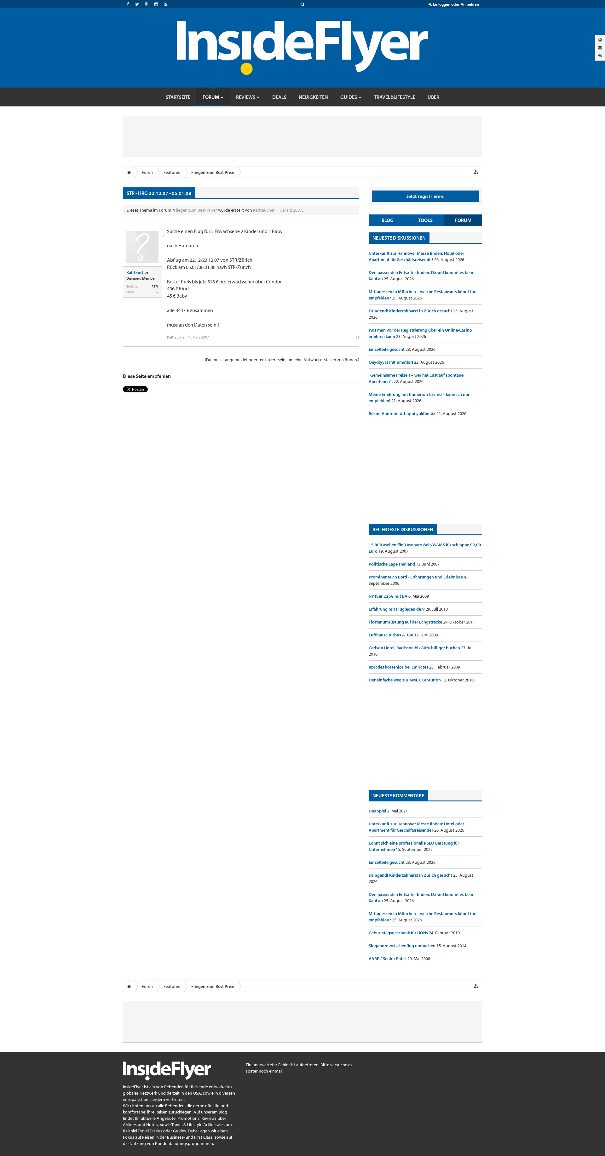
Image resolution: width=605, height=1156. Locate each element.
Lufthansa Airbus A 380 (391, 635)
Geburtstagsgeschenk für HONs (399, 933)
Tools (425, 220)
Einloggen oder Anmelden (455, 4)
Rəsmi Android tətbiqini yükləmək (402, 413)
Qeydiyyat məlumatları (391, 362)
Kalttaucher (264, 210)
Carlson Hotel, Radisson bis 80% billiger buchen (415, 648)
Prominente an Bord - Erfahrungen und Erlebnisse (416, 577)
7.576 (155, 286)
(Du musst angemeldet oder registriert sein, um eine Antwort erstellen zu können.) (282, 359)
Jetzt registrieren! (425, 196)
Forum (463, 220)
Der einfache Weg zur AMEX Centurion (405, 680)
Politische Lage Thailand (392, 564)
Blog (388, 220)
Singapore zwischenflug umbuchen (402, 945)
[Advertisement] (425, 470)
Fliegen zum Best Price (195, 210)
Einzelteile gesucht (387, 349)
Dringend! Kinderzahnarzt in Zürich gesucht (411, 311)
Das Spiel (378, 811)
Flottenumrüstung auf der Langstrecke (406, 622)
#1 (357, 337)
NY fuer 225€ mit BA (388, 596)
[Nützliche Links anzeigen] (476, 172)
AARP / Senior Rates (388, 958)
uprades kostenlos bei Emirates (399, 667)
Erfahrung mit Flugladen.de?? (397, 609)
